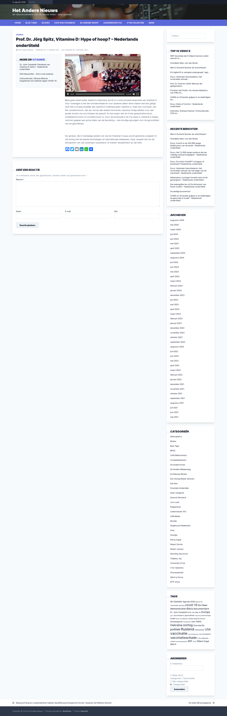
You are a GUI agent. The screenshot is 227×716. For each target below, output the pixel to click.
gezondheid (189, 615)
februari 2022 (176, 375)
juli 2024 (174, 262)
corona (182, 605)
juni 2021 (174, 412)
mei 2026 (174, 225)
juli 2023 (174, 300)
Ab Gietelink (176, 601)
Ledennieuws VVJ (112, 23)
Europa (205, 612)
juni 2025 (174, 239)
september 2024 (177, 253)
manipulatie (187, 622)
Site (116, 211)
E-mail (68, 211)
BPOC (172, 450)
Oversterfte (198, 625)
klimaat (202, 619)
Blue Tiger (31, 23)
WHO (194, 641)
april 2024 (174, 276)
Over (172, 530)
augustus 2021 (177, 403)
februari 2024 (176, 286)
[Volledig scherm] (137, 94)
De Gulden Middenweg (180, 469)
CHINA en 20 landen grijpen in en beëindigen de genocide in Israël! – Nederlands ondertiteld (190, 198)
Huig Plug (198, 615)
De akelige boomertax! (180, 191)
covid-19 (191, 605)
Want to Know (176, 577)
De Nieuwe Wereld (178, 474)
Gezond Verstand (178, 497)
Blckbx (46, 23)
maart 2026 (175, 229)
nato (193, 621)
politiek (175, 629)
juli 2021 (174, 407)
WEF (190, 641)
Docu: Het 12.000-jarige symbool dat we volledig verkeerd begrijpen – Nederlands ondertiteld (188, 154)
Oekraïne (176, 625)
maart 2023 (175, 314)
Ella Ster (174, 483)
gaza (171, 615)
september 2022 (177, 342)
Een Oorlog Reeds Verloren (182, 479)
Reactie (20, 179)
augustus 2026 (177, 220)
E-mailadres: (176, 663)
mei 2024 (174, 272)
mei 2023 (174, 304)
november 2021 (177, 389)
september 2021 (177, 398)
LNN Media (175, 516)
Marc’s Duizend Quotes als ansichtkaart (188, 134)
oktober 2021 (176, 393)
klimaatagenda (176, 622)
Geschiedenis (179, 615)
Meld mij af (177, 675)
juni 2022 (174, 356)
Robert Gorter (176, 544)
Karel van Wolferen (182, 619)
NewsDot (84, 711)
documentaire (201, 608)
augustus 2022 (177, 347)
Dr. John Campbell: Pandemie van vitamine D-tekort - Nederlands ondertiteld (35, 66)
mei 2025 (174, 243)
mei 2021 (174, 417)
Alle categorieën (180, 681)
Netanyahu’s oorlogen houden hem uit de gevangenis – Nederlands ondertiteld (188, 178)
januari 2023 (176, 323)
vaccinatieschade (183, 637)
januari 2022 (176, 379)
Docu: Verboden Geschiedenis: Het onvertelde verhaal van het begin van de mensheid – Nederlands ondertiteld (188, 170)
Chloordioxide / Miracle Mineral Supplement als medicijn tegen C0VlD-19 (38, 79)
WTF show (175, 582)
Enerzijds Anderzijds (179, 488)
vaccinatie (178, 633)
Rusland (187, 629)
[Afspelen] (68, 94)
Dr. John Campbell (178, 612)
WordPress (67, 711)
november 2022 (177, 332)
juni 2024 (174, 267)
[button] (103, 75)
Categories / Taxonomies (182, 678)
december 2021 (177, 384)
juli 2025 (174, 234)
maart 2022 (175, 370)
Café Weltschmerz (64, 23)
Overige (19, 35)
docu (189, 608)
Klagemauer (175, 507)
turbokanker (199, 630)
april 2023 (174, 309)
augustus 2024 (177, 257)
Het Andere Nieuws (35, 10)
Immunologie (206, 615)
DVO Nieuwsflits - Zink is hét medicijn (36, 74)
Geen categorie (177, 493)
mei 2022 (174, 361)
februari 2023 (176, 318)
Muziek (173, 521)
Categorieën (179, 684)
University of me (177, 563)
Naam (18, 211)
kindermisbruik (194, 619)
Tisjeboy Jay (176, 558)
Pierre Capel (175, 540)
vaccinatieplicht (205, 634)
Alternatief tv (176, 436)
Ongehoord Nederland (180, 525)
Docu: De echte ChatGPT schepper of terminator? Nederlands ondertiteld (187, 162)
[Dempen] (134, 94)
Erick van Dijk (193, 612)
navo (198, 621)
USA (208, 629)
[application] (103, 75)
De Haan (202, 605)
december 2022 (177, 328)
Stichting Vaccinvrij (179, 554)
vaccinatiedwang (193, 634)
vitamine (38, 59)
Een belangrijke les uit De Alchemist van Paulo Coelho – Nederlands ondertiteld (188, 185)
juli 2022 (174, 351)
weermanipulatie (181, 641)
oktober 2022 (176, 337)
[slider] (100, 94)
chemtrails (174, 605)
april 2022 (174, 365)
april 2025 (174, 248)
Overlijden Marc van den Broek (184, 138)
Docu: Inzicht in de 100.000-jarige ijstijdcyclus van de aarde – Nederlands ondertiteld (187, 145)
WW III (173, 644)
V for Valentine (135, 23)
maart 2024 (175, 281)
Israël (172, 618)
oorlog (188, 625)
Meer (151, 23)
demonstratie (178, 608)
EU (200, 612)
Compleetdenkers (178, 460)
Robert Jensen (176, 549)
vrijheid (172, 641)
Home (18, 23)
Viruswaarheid (176, 572)
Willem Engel (203, 641)
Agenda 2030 (189, 601)
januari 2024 (176, 290)
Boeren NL (199, 602)
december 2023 (177, 295)
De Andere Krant (89, 23)
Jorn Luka (174, 502)
